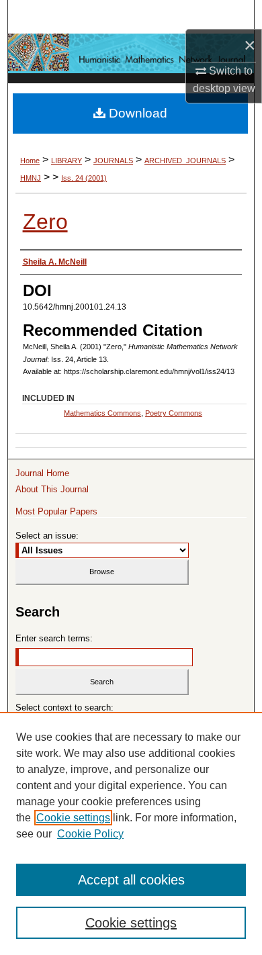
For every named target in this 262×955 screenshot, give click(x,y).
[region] (131, 833)
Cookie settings (73, 817)
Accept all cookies (131, 879)
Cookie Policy (90, 833)
